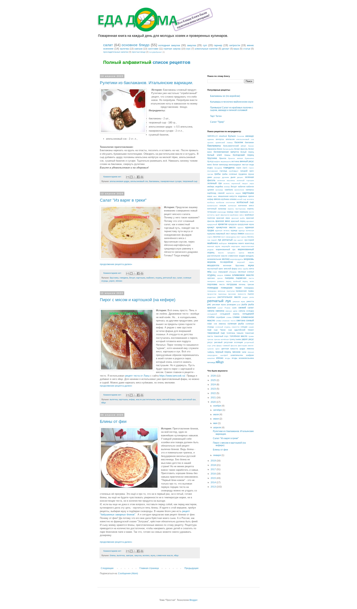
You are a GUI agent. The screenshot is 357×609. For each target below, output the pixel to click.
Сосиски (240, 136)
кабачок (241, 186)
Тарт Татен (216, 116)
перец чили (248, 281)
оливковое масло (243, 274)
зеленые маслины (226, 180)
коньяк (223, 205)
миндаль (250, 256)
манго (241, 243)
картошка (140, 278)
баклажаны (154, 181)
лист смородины (228, 237)
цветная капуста (229, 348)
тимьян (240, 333)
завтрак (138, 48)
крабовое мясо (237, 215)
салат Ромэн (224, 308)
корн (236, 212)
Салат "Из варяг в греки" (123, 200)
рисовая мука (219, 304)
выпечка (124, 48)
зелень (226, 183)
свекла (210, 311)
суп (205, 45)
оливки (227, 275)
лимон (240, 233)
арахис (210, 142)
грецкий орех (247, 171)
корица (230, 212)
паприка (229, 278)
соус (188, 48)
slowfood (223, 136)
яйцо (103, 402)
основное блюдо (135, 45)
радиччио (211, 297)
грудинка (242, 174)
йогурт (132, 278)
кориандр (221, 212)
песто (222, 284)
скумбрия (220, 317)
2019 (213, 460)
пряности (242, 294)
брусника (114, 278)
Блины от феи (113, 421)
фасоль (234, 346)
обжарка (233, 272)
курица (234, 230)
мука (159, 399)
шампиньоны (237, 355)
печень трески (246, 284)
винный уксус (247, 161)
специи (244, 327)
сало (234, 308)
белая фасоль (240, 149)
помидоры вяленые (216, 291)
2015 (213, 478)
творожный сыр (190, 181)
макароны (232, 243)
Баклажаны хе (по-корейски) (225, 96)
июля (216, 414)
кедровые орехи (246, 196)
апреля (217, 427)
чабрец (210, 352)
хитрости (234, 45)
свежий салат (246, 307)
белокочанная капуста (226, 152)
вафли (217, 161)
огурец (158, 278)
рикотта (250, 301)
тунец (232, 339)
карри (238, 193)
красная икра (223, 218)
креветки (222, 224)
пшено (251, 294)
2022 (213, 393)
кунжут (210, 227)
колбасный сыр (245, 202)
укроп (112, 281)
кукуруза (232, 224)
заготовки (153, 48)
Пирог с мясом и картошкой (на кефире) (137, 299)
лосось (250, 237)
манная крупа (213, 246)
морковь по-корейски (220, 262)
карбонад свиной (215, 193)
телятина (230, 333)
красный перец (238, 221)
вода (251, 164)
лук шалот (238, 240)
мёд (209, 271)
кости (251, 212)
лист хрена (242, 237)
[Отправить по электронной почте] (128, 177)
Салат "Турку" (217, 122)
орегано (211, 278)
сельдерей (212, 314)
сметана (240, 320)
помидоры (249, 288)
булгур (210, 161)
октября (217, 410)
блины (113, 555)
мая (215, 423)
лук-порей (249, 240)
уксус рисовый (214, 342)
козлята (250, 199)
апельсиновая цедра (119, 181)
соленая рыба (236, 323)
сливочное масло (164, 555)
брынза (222, 158)
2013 (213, 486)
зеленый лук (214, 183)
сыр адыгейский (236, 330)
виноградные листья (238, 164)
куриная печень (222, 230)
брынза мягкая (235, 158)
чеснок (236, 351)
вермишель (226, 161)
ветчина (235, 161)
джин (209, 177)
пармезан (241, 278)
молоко (146, 555)
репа (252, 297)
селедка (250, 311)
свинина (220, 311)
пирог (179, 399)
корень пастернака (237, 209)
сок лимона (220, 324)
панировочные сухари (170, 181)
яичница (211, 362)
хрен (217, 349)
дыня (233, 177)
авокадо (249, 136)
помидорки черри (231, 287)
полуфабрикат (155, 52)
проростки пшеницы (216, 294)
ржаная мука (239, 301)
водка (210, 168)
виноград (223, 164)
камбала (229, 190)
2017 (213, 469)
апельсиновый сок (139, 181)
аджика (210, 139)
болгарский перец (243, 155)
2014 (213, 482)
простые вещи (138, 52)
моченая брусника (233, 265)
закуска (191, 45)
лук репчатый (225, 240)
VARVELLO (212, 136)
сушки (251, 327)
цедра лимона (246, 348)
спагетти (235, 327)
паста (251, 278)
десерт (225, 48)
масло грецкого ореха (231, 253)
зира (252, 183)
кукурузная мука (246, 224)
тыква (238, 339)
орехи (220, 278)
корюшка (244, 212)
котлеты (211, 215)
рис (209, 304)
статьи (246, 48)
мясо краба (243, 269)
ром (238, 305)
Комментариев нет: (112, 177)
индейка (219, 186)
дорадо (217, 177)
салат (108, 45)
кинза (217, 199)
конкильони (212, 206)
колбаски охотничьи (225, 202)
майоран (223, 243)
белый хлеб (214, 155)
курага (240, 228)
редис (245, 297)
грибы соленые (229, 174)
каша (236, 48)
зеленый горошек (245, 180)
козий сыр (241, 199)
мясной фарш (169, 399)
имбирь (210, 186)
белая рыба (228, 149)
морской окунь (245, 262)
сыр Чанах (220, 330)
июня (216, 418)
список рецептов (171, 62)
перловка (212, 284)
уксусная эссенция (233, 342)
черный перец (223, 352)
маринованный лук (226, 249)
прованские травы (245, 291)
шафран (250, 355)
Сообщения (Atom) (128, 573)
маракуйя (226, 246)
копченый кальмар (216, 209)
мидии (242, 256)
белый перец (247, 152)
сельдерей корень (229, 314)
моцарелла (213, 265)
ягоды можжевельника (243, 358)
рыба (244, 304)
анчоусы (220, 139)
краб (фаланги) (222, 215)
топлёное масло (238, 336)
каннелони (239, 190)
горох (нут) (241, 168)
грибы (217, 174)
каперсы (250, 190)
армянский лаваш (224, 142)
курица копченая (246, 230)
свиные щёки (231, 311)
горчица (223, 171)
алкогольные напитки (206, 48)
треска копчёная (221, 339)
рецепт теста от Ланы (137, 375)
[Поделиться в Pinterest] (142, 177)
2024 (213, 384)
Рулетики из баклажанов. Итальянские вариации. (146, 82)
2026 (213, 375)
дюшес (240, 177)
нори (215, 272)
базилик (238, 142)
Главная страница (149, 568)
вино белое (212, 164)
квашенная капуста (227, 196)
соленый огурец (223, 327)
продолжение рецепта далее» (116, 264)
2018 (213, 465)
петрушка (232, 284)
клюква (233, 199)
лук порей (212, 240)
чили (244, 352)
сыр (209, 330)
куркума (211, 233)
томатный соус (221, 336)
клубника (225, 199)
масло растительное (145, 399)
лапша (234, 233)
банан (251, 146)
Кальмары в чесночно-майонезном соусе (231, 102)
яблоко (119, 281)
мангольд (249, 243)
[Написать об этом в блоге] (131, 177)
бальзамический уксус (234, 146)
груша (251, 174)
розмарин (231, 304)
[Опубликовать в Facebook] (138, 177)
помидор (212, 287)
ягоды (227, 358)
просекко (232, 294)
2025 (213, 380)
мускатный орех (215, 268)
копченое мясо (246, 205)
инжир (227, 187)
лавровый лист (223, 233)
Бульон (232, 136)
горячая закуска (172, 48)
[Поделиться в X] (135, 177)
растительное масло (229, 297)
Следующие (107, 568)
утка (214, 346)
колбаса (211, 202)
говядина (124, 278)
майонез (150, 278)
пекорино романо (215, 281)
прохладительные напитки (115, 52)
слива (228, 317)
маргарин (235, 246)
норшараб (223, 272)
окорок (220, 275)
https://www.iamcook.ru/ (172, 375)
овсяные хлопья (246, 272)
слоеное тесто (228, 321)
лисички (217, 237)
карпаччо (230, 193)
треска (210, 339)
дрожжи (225, 177)
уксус (251, 339)
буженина (249, 158)
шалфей (224, 355)
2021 (213, 397)
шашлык (211, 358)
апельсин (230, 139)
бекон (219, 149)
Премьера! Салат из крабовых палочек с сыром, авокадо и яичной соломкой (231, 108)
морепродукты (236, 259)
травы (251, 336)
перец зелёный (233, 281)
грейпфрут (233, 171)
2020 (213, 402)
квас (215, 196)
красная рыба (238, 218)
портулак (231, 291)
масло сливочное (229, 256)
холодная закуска (169, 45)
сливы (218, 321)
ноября (217, 405)
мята (251, 268)
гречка (210, 174)
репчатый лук (169, 278)
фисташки (242, 346)
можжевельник (214, 259)
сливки (236, 317)
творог (251, 330)
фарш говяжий (223, 346)
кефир (132, 399)
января (217, 455)
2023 (213, 389)
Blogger (193, 600)
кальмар (219, 190)
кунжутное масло (226, 227)
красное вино (223, 221)
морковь (249, 258)
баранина (211, 149)
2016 (213, 473)
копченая (232, 206)
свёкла (242, 311)
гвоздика (218, 168)
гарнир (218, 45)
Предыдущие (191, 568)
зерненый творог (239, 183)
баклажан (249, 142)
